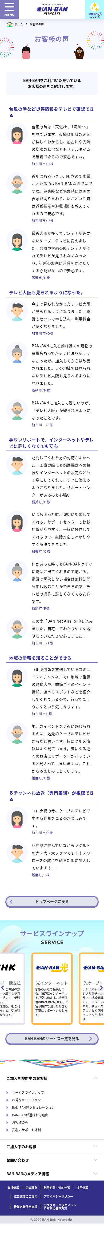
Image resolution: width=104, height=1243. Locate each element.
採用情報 (82, 1187)
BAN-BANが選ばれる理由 (30, 1115)
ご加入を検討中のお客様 (26, 1078)
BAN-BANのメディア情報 (27, 1173)
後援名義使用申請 (25, 1206)
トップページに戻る (52, 901)
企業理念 (31, 1187)
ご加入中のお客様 (21, 1146)
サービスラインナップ (28, 1092)
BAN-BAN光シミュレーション (33, 1107)
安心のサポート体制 (26, 1130)
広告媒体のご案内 (25, 1196)
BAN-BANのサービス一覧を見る (52, 1038)
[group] (52, 989)
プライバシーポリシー (58, 1196)
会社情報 (13, 1187)
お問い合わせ (17, 1160)
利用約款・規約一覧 (57, 1187)
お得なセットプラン (26, 1100)
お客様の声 (20, 1122)
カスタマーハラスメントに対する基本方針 (60, 1207)
